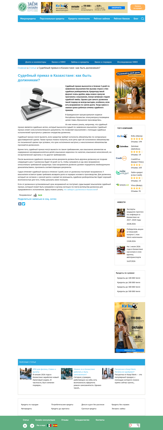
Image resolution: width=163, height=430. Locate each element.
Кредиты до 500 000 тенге (128, 291)
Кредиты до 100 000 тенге (128, 278)
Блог (136, 18)
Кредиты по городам (29, 404)
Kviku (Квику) (136, 136)
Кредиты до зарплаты (60, 409)
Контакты (100, 420)
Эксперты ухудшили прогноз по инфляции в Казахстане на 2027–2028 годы (135, 214)
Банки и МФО (58, 62)
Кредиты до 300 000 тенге (128, 287)
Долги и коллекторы (35, 62)
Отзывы (64, 420)
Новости (121, 202)
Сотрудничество (82, 420)
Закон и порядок (103, 62)
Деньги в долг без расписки (93, 404)
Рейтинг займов (102, 18)
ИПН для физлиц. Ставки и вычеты (44, 370)
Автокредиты (26, 409)
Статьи (32, 67)
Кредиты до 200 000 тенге (128, 282)
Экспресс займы (118, 409)
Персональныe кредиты (52, 18)
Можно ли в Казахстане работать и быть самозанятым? (84, 372)
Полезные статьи (27, 362)
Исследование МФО (127, 62)
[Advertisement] (81, 41)
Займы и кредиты (80, 62)
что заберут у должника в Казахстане (80, 189)
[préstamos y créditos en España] (55, 425)
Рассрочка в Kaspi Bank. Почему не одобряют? (125, 370)
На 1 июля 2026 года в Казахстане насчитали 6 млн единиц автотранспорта (135, 251)
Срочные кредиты (89, 409)
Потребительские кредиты (62, 404)
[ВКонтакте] (19, 203)
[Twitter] (23, 203)
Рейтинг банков (122, 18)
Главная (22, 67)
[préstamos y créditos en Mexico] (49, 425)
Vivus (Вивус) (136, 185)
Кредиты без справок (120, 404)
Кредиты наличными (79, 18)
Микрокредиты (28, 18)
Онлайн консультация (45, 420)
